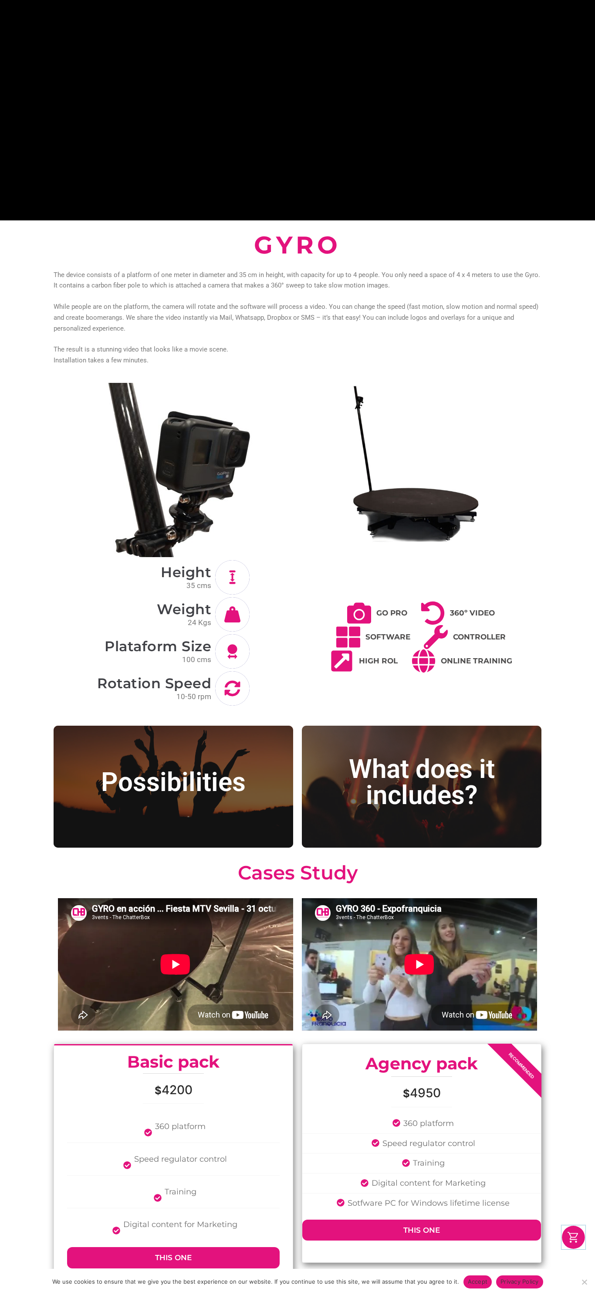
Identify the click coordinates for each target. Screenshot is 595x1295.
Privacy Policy (519, 1281)
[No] (584, 1282)
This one (173, 1257)
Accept (478, 1281)
